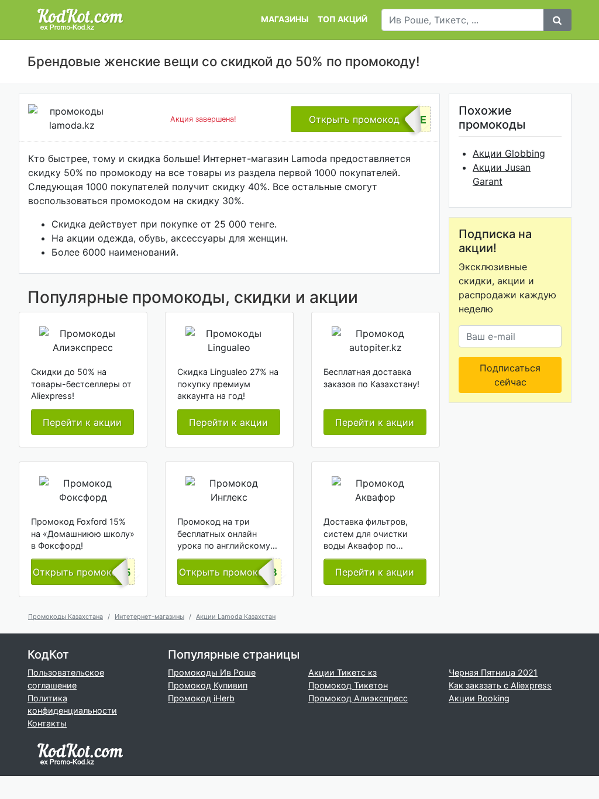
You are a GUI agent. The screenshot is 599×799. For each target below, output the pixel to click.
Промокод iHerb (201, 698)
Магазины (284, 19)
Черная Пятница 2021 (493, 672)
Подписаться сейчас (510, 375)
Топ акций (342, 19)
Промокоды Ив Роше (212, 672)
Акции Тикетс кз (342, 672)
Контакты (47, 723)
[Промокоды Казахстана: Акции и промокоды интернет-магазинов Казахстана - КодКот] (80, 753)
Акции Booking (479, 698)
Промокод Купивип (207, 685)
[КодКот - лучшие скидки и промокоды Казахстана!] (80, 20)
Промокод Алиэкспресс (358, 698)
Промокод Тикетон (348, 685)
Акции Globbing (509, 153)
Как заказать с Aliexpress (500, 685)
